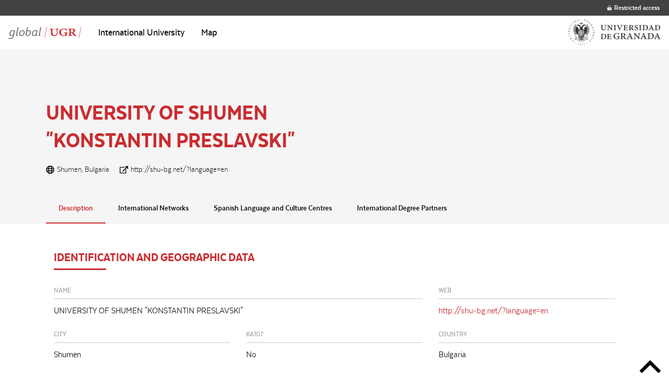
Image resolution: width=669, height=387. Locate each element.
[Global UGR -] (45, 32)
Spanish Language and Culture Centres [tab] (273, 208)
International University (141, 32)
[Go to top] (650, 368)
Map (209, 32)
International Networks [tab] (153, 208)
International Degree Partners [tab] (402, 208)
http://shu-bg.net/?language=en (179, 169)
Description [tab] (76, 208)
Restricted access (637, 7)
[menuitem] (141, 32)
